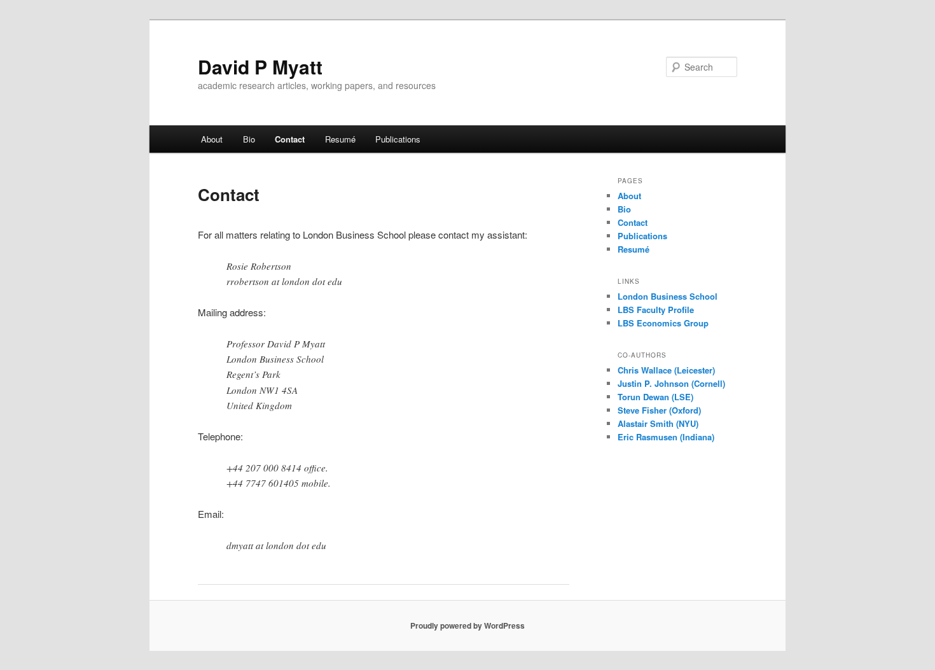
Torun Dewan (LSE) (655, 397)
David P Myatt (260, 66)
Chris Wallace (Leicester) (666, 370)
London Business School (667, 296)
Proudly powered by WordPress (467, 625)
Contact (290, 139)
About (212, 139)
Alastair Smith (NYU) (658, 423)
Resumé (340, 139)
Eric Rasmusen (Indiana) (666, 437)
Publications (397, 139)
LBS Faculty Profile (656, 310)
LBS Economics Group (663, 323)
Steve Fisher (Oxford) (659, 410)
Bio (249, 139)
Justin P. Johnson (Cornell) (671, 383)
